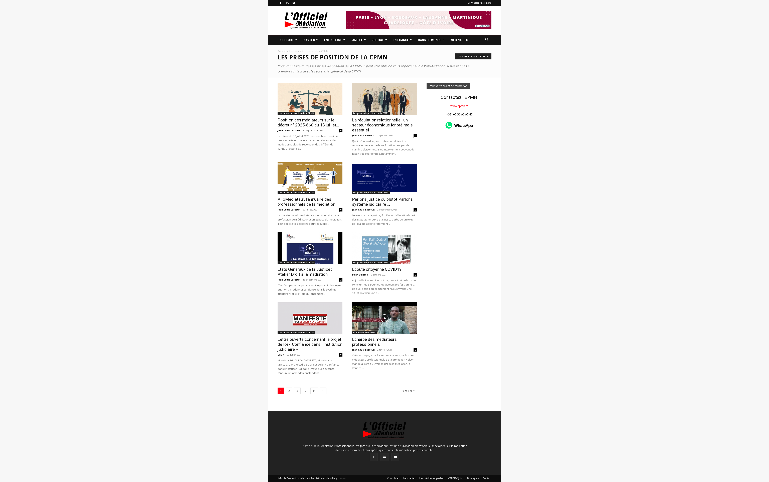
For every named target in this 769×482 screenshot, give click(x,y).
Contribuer (393, 478)
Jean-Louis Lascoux (289, 130)
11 (314, 391)
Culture (287, 40)
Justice (378, 40)
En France (401, 40)
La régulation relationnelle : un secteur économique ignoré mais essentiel (382, 125)
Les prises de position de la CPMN (296, 113)
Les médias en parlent (431, 478)
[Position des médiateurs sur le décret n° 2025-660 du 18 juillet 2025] (310, 99)
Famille (357, 40)
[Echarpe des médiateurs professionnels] (384, 318)
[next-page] (323, 391)
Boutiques (473, 478)
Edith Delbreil (360, 274)
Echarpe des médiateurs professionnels (374, 342)
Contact (487, 478)
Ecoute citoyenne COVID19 (377, 269)
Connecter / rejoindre (479, 2)
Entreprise (333, 40)
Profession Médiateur (364, 332)
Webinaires (459, 40)
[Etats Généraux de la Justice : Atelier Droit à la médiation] (310, 248)
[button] (486, 40)
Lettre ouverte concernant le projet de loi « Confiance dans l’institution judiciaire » (310, 344)
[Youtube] (294, 3)
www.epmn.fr (459, 106)
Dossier (309, 40)
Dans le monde (429, 40)
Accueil (282, 51)
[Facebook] (281, 3)
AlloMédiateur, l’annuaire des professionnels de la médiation (306, 202)
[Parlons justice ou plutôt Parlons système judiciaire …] (384, 178)
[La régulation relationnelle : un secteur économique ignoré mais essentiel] (384, 99)
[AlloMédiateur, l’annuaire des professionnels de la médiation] (310, 178)
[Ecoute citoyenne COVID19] (384, 248)
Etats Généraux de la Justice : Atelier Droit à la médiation (305, 272)
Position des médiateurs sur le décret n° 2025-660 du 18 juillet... (308, 122)
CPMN (281, 354)
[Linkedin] (287, 3)
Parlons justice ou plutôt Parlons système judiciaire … (382, 202)
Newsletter (409, 478)
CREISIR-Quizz (455, 478)
